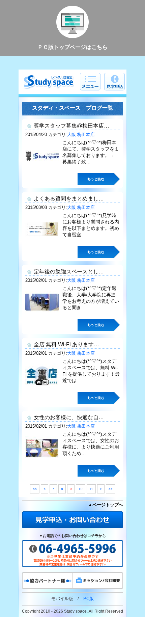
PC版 (88, 598)
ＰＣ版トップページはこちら (72, 47)
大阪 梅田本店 (81, 134)
